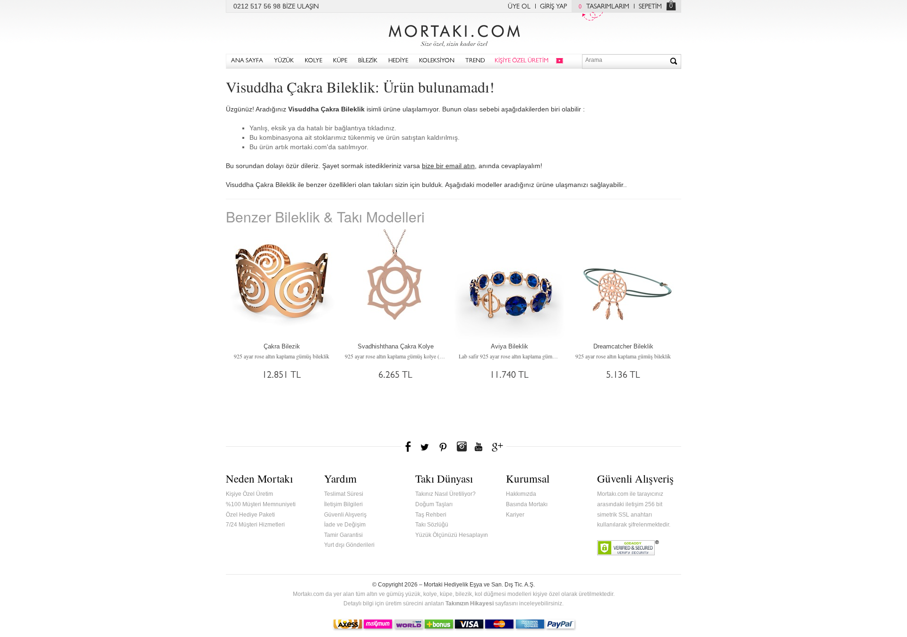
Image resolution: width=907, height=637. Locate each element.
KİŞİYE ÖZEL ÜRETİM (521, 61)
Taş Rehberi (430, 514)
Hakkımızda (521, 494)
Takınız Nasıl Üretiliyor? (445, 494)
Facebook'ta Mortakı (408, 446)
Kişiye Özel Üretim (249, 494)
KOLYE (313, 61)
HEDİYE (398, 61)
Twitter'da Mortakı (425, 446)
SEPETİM (650, 7)
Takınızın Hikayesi (469, 603)
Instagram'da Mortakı (461, 446)
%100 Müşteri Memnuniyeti (261, 504)
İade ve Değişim (345, 524)
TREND (475, 61)
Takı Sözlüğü (431, 524)
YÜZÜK (284, 61)
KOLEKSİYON (436, 61)
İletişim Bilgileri (343, 504)
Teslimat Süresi (343, 494)
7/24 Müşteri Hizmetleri (255, 524)
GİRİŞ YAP (553, 7)
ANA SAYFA (247, 61)
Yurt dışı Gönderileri (349, 545)
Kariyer (515, 514)
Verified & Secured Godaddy (628, 547)
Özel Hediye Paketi (250, 514)
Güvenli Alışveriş (345, 514)
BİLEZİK (367, 61)
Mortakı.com (453, 33)
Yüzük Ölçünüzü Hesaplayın (451, 535)
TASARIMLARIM (604, 7)
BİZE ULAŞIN (300, 7)
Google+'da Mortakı (498, 446)
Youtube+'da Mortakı (478, 446)
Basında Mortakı (527, 504)
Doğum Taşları (434, 504)
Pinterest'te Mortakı (442, 446)
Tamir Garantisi (343, 535)
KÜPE (340, 61)
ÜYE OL (519, 7)
